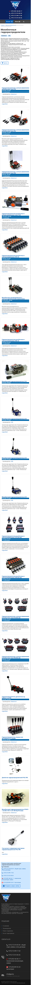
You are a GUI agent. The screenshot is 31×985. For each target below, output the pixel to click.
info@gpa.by (10, 974)
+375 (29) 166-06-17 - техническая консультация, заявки (16, 11)
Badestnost (4, 35)
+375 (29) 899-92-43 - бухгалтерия (12, 882)
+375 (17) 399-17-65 (16, 15)
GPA (9, 35)
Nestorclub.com (21, 982)
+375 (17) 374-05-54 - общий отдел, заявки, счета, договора (16, 13)
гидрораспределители (10, 25)
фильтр (6, 63)
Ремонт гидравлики (8, 931)
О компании (6, 926)
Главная (2, 25)
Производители (7, 928)
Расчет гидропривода (8, 933)
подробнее (5, 104)
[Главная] (15, 9)
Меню (17, 21)
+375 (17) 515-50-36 (16, 18)
